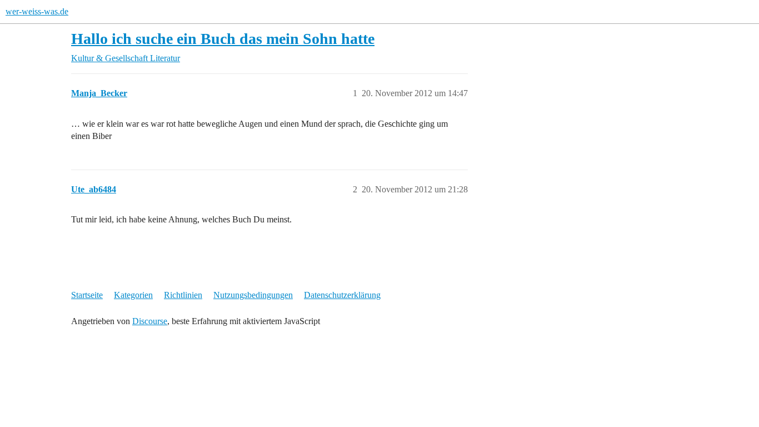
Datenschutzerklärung (342, 295)
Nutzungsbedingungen (253, 295)
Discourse (149, 321)
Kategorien (133, 295)
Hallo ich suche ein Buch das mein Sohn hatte (222, 38)
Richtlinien (183, 295)
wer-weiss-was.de (37, 11)
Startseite (87, 295)
